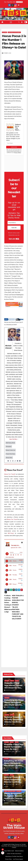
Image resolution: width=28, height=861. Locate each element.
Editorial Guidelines (19, 850)
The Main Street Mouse (14, 826)
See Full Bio (13, 439)
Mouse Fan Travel (12, 519)
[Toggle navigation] (11, 22)
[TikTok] (15, 461)
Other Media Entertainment (14, 32)
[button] (19, 22)
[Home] (2, 22)
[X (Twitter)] (10, 461)
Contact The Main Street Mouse (14, 853)
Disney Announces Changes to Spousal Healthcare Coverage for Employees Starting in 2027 (13, 798)
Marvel (12, 680)
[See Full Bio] (18, 439)
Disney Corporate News (9, 791)
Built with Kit (14, 238)
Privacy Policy (8, 859)
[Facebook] (8, 461)
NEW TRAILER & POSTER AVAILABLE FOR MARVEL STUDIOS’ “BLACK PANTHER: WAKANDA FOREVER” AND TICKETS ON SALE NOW (18, 607)
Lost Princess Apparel (18, 859)
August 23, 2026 (10, 690)
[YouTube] (17, 461)
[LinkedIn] (20, 461)
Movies (17, 680)
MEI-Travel (11, 533)
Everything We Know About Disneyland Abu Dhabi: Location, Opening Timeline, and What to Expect (14, 705)
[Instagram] (13, 461)
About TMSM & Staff (9, 850)
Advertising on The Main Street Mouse (14, 856)
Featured (4, 32)
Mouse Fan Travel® (9, 474)
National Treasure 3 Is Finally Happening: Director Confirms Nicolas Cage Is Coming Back (13, 722)
